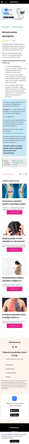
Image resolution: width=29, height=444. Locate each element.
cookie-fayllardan (9, 434)
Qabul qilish (14, 441)
